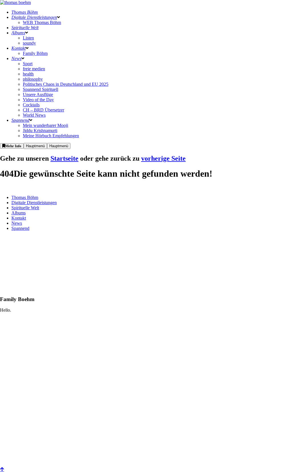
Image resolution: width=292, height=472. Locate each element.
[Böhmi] (14, 375)
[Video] (14, 464)
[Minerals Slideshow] (14, 434)
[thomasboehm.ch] (15, 2)
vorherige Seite (163, 158)
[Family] (14, 404)
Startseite (64, 158)
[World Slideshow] (14, 345)
